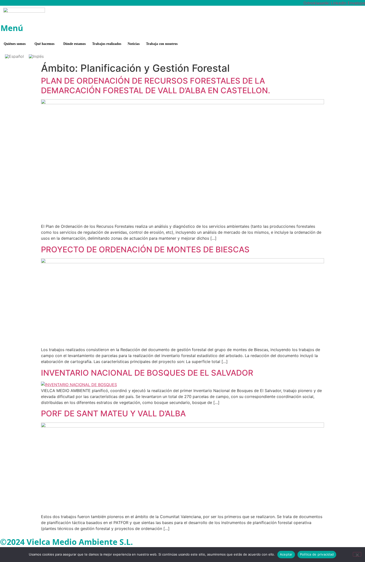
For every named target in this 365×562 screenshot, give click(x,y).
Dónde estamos (74, 44)
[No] (357, 554)
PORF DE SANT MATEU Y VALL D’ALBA (113, 413)
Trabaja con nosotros (162, 44)
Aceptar (286, 554)
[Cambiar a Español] (14, 56)
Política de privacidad (317, 554)
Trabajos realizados (106, 44)
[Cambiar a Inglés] (36, 56)
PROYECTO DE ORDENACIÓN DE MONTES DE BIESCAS (145, 249)
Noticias (134, 44)
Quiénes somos (15, 44)
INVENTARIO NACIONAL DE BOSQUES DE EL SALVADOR (147, 373)
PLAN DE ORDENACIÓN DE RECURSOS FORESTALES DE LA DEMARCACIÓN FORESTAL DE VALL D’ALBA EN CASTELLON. (155, 85)
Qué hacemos (44, 44)
